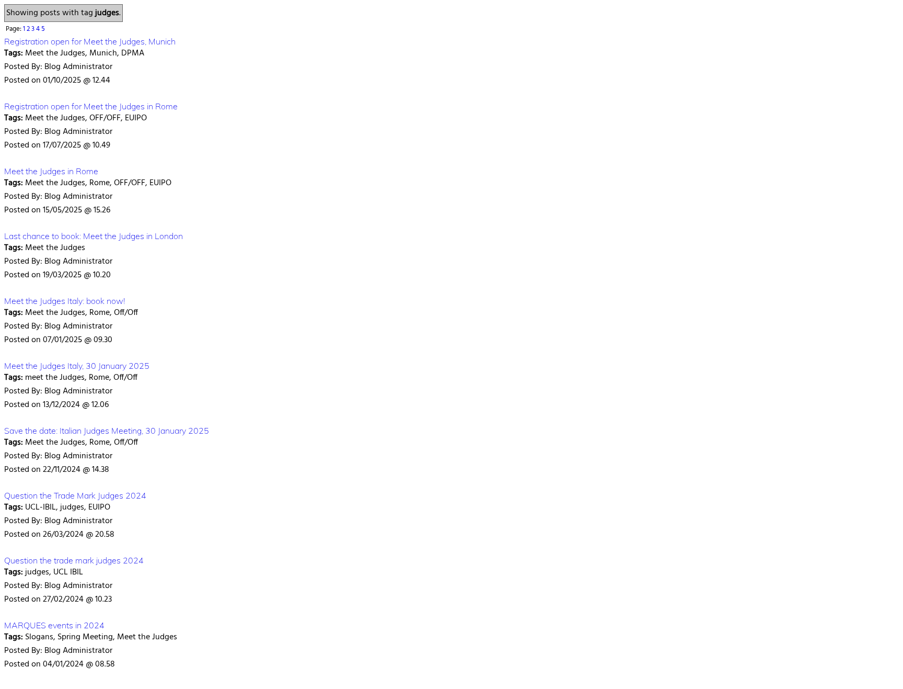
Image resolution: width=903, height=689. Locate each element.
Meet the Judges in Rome (51, 171)
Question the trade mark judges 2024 (74, 560)
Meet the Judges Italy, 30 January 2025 (76, 365)
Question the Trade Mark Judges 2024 (75, 495)
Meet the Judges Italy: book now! (64, 301)
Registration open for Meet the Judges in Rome (91, 106)
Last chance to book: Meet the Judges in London (93, 236)
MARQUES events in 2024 (54, 625)
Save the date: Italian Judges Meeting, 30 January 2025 (106, 430)
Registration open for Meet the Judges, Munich (90, 41)
